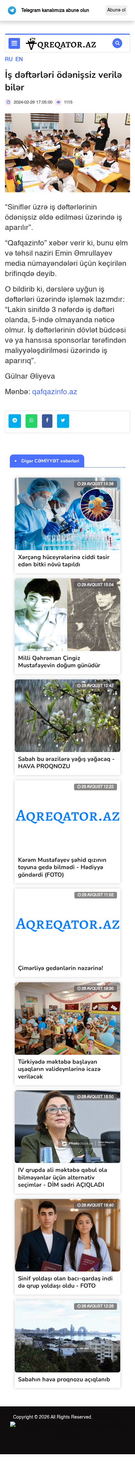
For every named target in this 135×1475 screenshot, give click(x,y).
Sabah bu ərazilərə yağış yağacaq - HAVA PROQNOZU (66, 762)
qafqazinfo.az (54, 392)
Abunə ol (116, 10)
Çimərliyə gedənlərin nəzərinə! (60, 968)
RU (9, 59)
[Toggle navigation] (14, 43)
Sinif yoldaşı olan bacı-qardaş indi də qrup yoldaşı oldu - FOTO (65, 1282)
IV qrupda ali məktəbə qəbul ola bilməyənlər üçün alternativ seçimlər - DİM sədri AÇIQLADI (62, 1177)
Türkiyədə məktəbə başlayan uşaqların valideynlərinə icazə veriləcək (59, 1069)
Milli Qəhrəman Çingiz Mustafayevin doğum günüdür (59, 662)
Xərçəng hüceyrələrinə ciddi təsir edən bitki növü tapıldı (63, 561)
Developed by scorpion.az (89, 1425)
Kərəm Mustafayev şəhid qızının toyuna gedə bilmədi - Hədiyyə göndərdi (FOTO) (62, 867)
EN (19, 59)
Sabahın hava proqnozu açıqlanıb (64, 1379)
